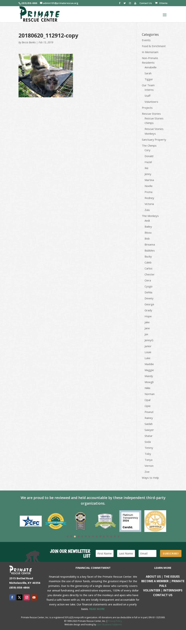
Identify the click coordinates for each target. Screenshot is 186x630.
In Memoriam (150, 52)
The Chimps (149, 145)
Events (146, 40)
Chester (150, 274)
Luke (147, 358)
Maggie (149, 370)
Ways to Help (150, 477)
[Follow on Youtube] (34, 597)
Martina (149, 180)
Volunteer (151, 590)
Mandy (149, 376)
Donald (149, 156)
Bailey (148, 226)
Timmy (149, 448)
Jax (146, 334)
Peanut (149, 412)
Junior (148, 346)
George (149, 304)
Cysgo (148, 286)
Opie (148, 406)
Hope (148, 316)
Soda (148, 442)
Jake (147, 322)
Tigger (149, 79)
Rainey (149, 418)
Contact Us (146, 3)
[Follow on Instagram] (27, 597)
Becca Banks (29, 42)
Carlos (148, 268)
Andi (147, 220)
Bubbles (150, 250)
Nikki (147, 388)
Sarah (148, 73)
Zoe (147, 471)
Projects (147, 107)
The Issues (172, 577)
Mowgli (149, 382)
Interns (149, 90)
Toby (148, 454)
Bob (147, 238)
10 (100, 536)
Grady (148, 310)
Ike (146, 168)
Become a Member (155, 581)
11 (104, 536)
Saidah (149, 424)
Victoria (149, 204)
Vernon (149, 465)
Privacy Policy (115, 621)
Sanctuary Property (154, 139)
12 (107, 536)
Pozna (148, 192)
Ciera (148, 280)
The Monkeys (150, 216)
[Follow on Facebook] (12, 597)
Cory (147, 150)
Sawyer (149, 430)
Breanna (150, 244)
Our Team (148, 85)
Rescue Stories (151, 113)
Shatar (149, 436)
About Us (153, 577)
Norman (150, 394)
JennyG (149, 340)
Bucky (148, 256)
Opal (147, 400)
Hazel (148, 162)
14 (115, 536)
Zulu (147, 210)
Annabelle (151, 67)
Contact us (162, 595)
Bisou (148, 232)
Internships (172, 590)
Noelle (149, 186)
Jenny (148, 174)
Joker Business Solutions (109, 624)
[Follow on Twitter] (19, 597)
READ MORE (97, 609)
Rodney (149, 198)
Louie (148, 352)
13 (111, 536)
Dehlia (148, 292)
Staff (147, 95)
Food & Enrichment (154, 46)
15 (118, 536)
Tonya (148, 459)
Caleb (148, 262)
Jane (147, 328)
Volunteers (151, 101)
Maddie (149, 364)
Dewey (149, 298)
